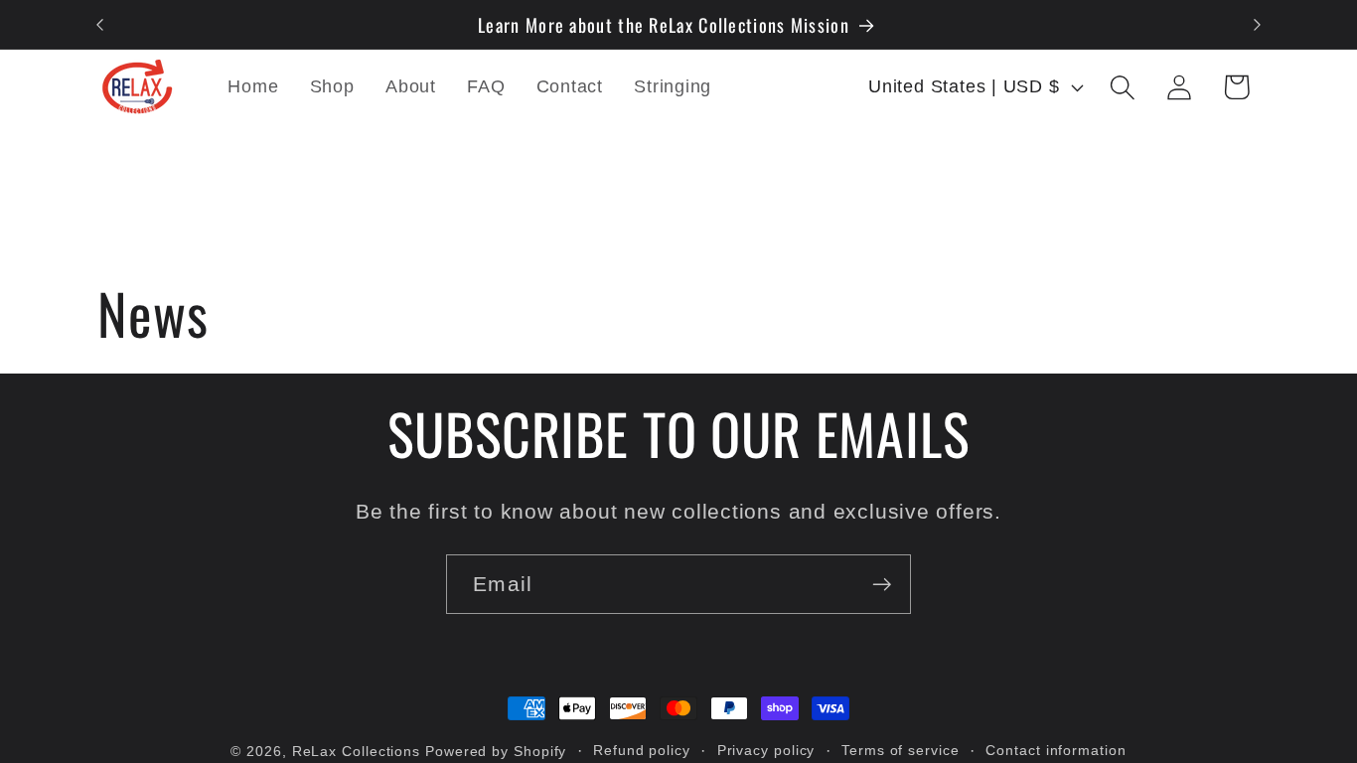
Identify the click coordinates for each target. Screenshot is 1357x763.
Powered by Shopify (495, 751)
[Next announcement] (1258, 24)
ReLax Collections (356, 751)
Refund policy (641, 750)
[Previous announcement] (100, 24)
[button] (1123, 87)
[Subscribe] (881, 584)
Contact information (1055, 750)
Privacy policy (766, 750)
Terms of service (900, 750)
